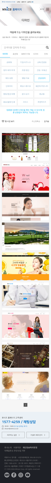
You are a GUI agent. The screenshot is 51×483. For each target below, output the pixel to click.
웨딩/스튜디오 (25, 86)
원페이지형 (25, 54)
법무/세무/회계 (9, 70)
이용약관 (17, 447)
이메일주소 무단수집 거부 (14, 450)
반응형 (5, 54)
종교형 (41, 94)
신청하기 (25, 154)
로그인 (42, 9)
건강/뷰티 (42, 78)
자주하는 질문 (12, 435)
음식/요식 (25, 94)
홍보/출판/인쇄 (9, 102)
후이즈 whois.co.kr (8, 2)
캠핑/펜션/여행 (9, 94)
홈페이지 (17, 9)
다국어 (35, 54)
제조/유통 (9, 78)
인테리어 (9, 86)
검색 (47, 47)
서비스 (25, 102)
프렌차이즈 (42, 102)
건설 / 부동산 (42, 70)
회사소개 (8, 447)
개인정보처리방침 (30, 447)
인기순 (46, 121)
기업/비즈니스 (25, 62)
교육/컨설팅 (41, 62)
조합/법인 (25, 70)
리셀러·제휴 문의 (36, 435)
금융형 (9, 62)
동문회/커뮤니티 (42, 86)
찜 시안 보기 (9, 121)
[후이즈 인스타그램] (20, 473)
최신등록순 (36, 121)
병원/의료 (25, 78)
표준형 (15, 54)
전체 (46, 54)
